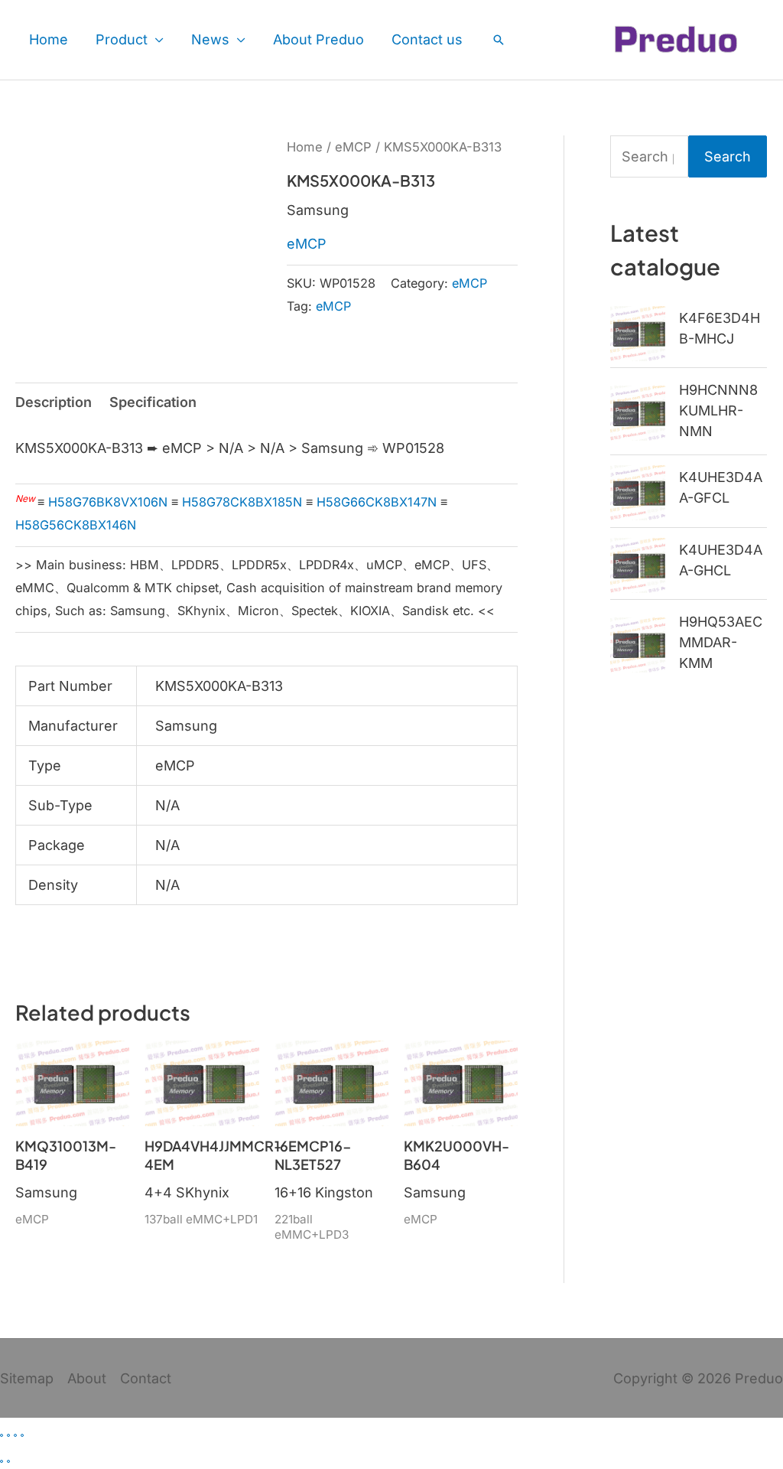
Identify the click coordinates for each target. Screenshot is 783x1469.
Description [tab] (53, 402)
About (86, 1378)
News (210, 39)
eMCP (353, 147)
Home (48, 39)
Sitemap (27, 1378)
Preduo (759, 1378)
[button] (498, 40)
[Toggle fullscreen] (8, 1435)
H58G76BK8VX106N (107, 502)
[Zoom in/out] (1, 1435)
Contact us (427, 39)
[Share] (15, 1435)
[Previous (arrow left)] (1, 1461)
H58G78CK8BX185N (242, 502)
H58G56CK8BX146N (75, 525)
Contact (145, 1378)
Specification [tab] (153, 402)
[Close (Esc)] (22, 1435)
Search (727, 156)
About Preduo (318, 39)
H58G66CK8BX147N (377, 502)
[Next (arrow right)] (8, 1461)
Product (122, 39)
